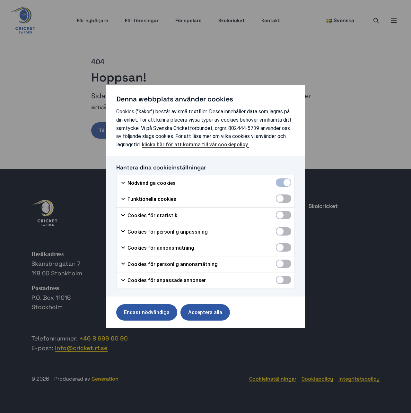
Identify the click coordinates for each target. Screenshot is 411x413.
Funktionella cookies (151, 199)
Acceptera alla (205, 312)
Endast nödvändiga (147, 312)
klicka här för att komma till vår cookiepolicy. (195, 145)
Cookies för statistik (151, 215)
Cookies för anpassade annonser (166, 280)
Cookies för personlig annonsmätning (172, 264)
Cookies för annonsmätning (160, 248)
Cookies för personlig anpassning (167, 232)
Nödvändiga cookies (151, 183)
